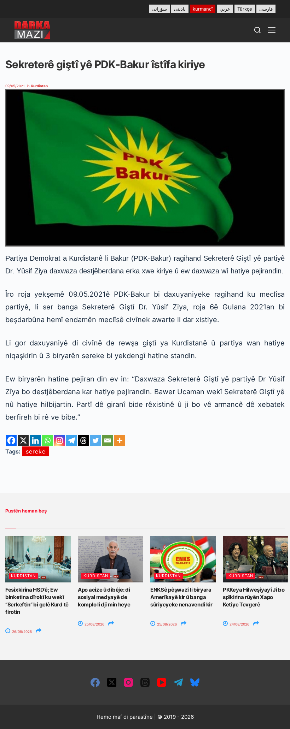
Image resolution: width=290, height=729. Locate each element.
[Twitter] (95, 440)
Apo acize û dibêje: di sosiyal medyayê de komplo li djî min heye (104, 597)
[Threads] (83, 440)
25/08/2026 (93, 624)
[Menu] (272, 30)
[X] (23, 440)
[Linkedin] (35, 440)
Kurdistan (39, 86)
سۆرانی (159, 9)
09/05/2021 (15, 86)
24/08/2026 (238, 624)
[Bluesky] (194, 682)
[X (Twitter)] (111, 682)
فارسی (266, 9)
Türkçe (244, 9)
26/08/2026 (21, 631)
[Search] (257, 30)
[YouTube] (161, 682)
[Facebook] (11, 440)
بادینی (180, 9)
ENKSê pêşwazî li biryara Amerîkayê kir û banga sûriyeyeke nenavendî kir (181, 597)
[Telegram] (71, 440)
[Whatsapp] (47, 440)
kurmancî (203, 9)
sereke (36, 451)
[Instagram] (59, 440)
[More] (119, 440)
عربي (225, 9)
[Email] (107, 440)
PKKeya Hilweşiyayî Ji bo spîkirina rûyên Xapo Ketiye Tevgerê (254, 597)
